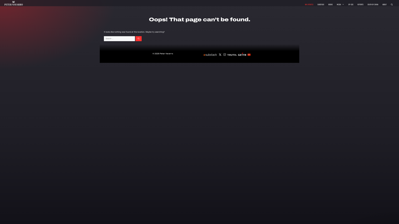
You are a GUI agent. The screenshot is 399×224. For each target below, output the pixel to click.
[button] (392, 5)
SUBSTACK (321, 4)
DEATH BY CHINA (373, 4)
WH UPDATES (309, 4)
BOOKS (330, 4)
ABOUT (384, 4)
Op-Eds (350, 4)
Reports (360, 4)
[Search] (138, 38)
